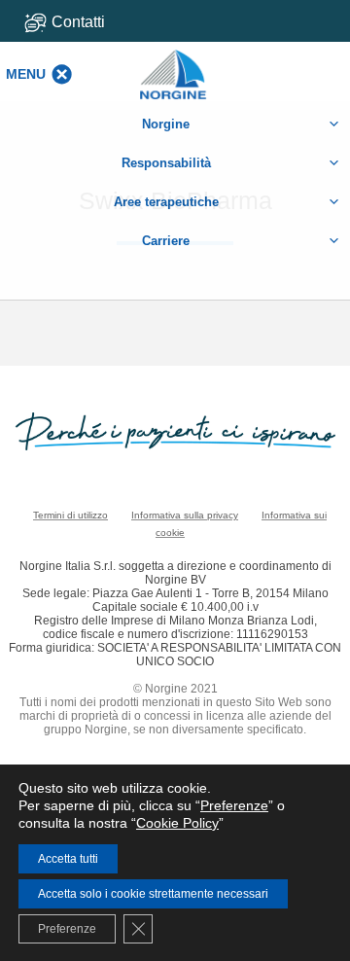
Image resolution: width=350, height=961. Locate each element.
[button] (26, 74)
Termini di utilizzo (70, 515)
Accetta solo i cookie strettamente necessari (153, 894)
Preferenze (234, 805)
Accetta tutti (68, 859)
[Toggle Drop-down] (89, 22)
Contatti (78, 22)
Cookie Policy (177, 823)
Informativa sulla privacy (184, 515)
